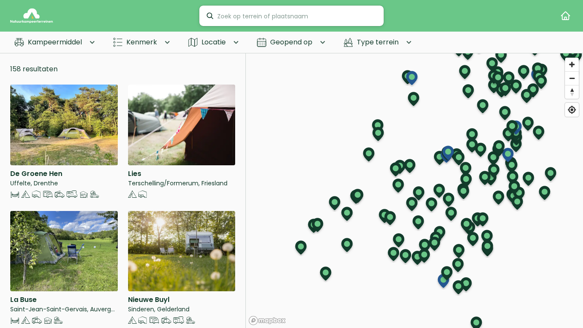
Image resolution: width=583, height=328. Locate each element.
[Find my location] (572, 110)
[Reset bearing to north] (572, 92)
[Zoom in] (572, 64)
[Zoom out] (572, 78)
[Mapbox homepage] (267, 320)
